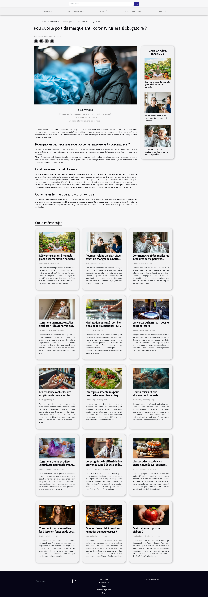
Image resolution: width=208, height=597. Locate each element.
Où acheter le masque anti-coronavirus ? (85, 121)
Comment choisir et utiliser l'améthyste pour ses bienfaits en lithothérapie (56, 465)
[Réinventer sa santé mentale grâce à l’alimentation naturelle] (158, 69)
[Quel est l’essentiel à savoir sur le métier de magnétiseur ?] (104, 515)
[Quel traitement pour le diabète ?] (151, 515)
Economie (47, 12)
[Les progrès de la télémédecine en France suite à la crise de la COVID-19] (104, 448)
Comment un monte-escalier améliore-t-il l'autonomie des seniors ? (56, 326)
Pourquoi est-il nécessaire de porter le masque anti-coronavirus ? (85, 114)
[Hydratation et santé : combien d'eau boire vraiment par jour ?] (104, 309)
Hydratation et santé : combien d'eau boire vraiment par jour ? (104, 324)
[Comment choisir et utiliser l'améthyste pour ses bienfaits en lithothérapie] (57, 448)
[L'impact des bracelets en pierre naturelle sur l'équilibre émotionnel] (151, 448)
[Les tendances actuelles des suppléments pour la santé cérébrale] (57, 378)
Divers (162, 12)
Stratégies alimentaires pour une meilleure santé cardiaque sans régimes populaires (103, 395)
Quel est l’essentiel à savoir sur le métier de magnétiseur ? (103, 530)
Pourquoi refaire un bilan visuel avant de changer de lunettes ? (156, 118)
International (76, 12)
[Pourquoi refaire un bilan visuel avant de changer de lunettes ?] (158, 102)
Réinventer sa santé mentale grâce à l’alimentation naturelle (157, 84)
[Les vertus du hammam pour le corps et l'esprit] (151, 309)
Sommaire (86, 109)
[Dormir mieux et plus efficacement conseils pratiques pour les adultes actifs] (151, 378)
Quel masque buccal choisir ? (85, 117)
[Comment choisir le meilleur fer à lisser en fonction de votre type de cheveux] (57, 515)
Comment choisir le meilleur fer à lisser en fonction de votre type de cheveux (57, 531)
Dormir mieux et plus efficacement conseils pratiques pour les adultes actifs (151, 395)
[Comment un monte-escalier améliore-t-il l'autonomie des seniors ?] (57, 309)
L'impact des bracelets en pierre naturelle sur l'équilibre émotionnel (149, 465)
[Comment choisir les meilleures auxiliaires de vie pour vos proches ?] (158, 136)
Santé (103, 12)
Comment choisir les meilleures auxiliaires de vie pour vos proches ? (156, 152)
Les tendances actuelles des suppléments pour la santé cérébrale (55, 395)
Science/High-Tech (133, 12)
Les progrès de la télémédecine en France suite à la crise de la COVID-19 (104, 465)
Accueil (37, 22)
